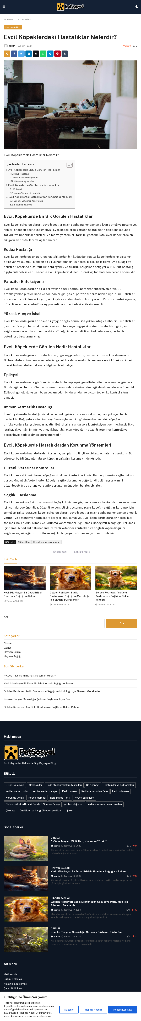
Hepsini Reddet (93, 1009)
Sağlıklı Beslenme (23, 204)
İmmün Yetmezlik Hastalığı (27, 193)
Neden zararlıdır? (84, 797)
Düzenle (69, 1009)
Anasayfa (8, 19)
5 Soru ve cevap (15, 785)
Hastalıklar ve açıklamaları (46, 542)
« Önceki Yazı (59, 551)
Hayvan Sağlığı (24, 19)
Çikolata (10, 810)
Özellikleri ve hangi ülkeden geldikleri (41, 810)
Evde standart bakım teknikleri (64, 785)
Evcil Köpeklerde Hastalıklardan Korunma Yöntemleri (40, 196)
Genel (7, 647)
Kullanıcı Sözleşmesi (15, 983)
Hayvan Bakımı (12, 651)
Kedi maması (69, 791)
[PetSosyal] (70, 7)
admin (12, 46)
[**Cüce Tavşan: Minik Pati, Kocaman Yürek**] (26, 848)
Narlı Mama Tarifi (60, 797)
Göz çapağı (92, 785)
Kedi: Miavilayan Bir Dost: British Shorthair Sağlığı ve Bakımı (38, 683)
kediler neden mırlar (17, 791)
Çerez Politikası (13, 988)
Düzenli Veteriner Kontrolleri (28, 201)
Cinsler (8, 643)
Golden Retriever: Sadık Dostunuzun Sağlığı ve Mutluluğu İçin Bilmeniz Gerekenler (70, 596)
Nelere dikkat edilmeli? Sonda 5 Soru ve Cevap (33, 804)
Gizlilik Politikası (13, 979)
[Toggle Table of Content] (68, 165)
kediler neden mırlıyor (45, 791)
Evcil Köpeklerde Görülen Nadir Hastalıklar (34, 185)
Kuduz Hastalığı (21, 174)
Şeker (70, 810)
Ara (6, 616)
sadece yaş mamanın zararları (105, 804)
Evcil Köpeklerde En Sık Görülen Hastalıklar (34, 169)
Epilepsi (17, 189)
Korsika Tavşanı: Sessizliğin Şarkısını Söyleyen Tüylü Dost (37, 699)
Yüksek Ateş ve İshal (24, 181)
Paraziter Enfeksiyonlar (25, 177)
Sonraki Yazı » (82, 551)
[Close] (137, 995)
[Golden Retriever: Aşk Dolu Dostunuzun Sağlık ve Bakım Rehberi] (116, 578)
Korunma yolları (15, 797)
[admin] (6, 46)
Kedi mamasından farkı (94, 791)
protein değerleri (73, 804)
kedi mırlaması (120, 791)
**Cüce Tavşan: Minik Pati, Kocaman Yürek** (30, 675)
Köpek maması (37, 797)
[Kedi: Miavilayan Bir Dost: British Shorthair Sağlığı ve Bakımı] (25, 578)
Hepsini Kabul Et (122, 1009)
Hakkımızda (10, 974)
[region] (70, 1006)
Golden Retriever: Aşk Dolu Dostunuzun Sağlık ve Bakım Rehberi (112, 596)
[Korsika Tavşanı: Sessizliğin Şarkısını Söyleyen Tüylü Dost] (26, 939)
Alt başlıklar (24, 542)
